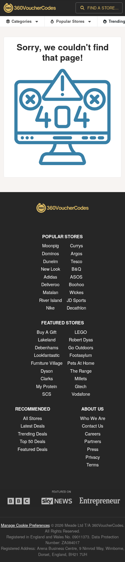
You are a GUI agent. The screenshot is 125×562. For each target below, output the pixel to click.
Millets (81, 378)
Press (92, 449)
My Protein (46, 386)
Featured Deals (32, 449)
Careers (92, 433)
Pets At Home (80, 363)
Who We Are (92, 418)
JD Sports (76, 300)
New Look (50, 269)
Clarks (47, 378)
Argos (76, 253)
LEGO (81, 332)
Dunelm (50, 261)
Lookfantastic (46, 355)
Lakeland (47, 339)
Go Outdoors (80, 347)
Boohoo (76, 284)
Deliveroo (50, 284)
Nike (50, 307)
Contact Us (92, 425)
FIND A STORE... (103, 8)
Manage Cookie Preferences (25, 525)
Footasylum (80, 355)
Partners (92, 441)
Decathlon (76, 307)
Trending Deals (32, 433)
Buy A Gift (46, 332)
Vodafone (81, 394)
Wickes (76, 292)
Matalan (50, 292)
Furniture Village (46, 363)
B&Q (76, 269)
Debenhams (46, 347)
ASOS (76, 276)
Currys (76, 245)
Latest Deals (33, 425)
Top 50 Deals (32, 441)
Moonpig (50, 245)
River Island (50, 300)
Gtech (80, 386)
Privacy (93, 457)
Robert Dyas (81, 339)
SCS (46, 394)
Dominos (50, 253)
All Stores (32, 418)
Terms (92, 464)
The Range (81, 370)
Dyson (47, 370)
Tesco (76, 261)
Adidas (50, 276)
